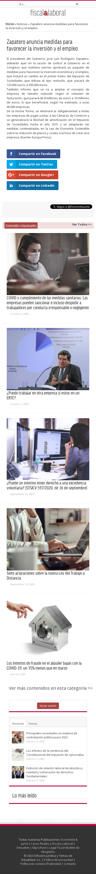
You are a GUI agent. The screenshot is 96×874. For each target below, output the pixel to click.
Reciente (18, 724)
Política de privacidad (58, 860)
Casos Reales (40, 844)
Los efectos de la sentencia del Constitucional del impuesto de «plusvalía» (55, 753)
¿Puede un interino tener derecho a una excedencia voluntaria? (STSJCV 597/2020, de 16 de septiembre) (47, 485)
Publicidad (54, 864)
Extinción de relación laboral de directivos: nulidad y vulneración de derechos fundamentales (54, 772)
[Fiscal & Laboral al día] (48, 12)
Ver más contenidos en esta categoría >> (51, 688)
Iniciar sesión (48, 706)
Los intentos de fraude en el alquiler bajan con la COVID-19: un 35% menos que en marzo (44, 665)
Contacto (70, 864)
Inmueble (23, 848)
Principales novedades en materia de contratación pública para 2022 (51, 735)
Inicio (10, 24)
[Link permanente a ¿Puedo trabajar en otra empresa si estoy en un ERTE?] (48, 359)
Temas (32, 724)
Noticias (22, 24)
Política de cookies (32, 864)
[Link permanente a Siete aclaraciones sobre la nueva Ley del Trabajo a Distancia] (48, 539)
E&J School (39, 848)
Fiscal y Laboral (62, 844)
